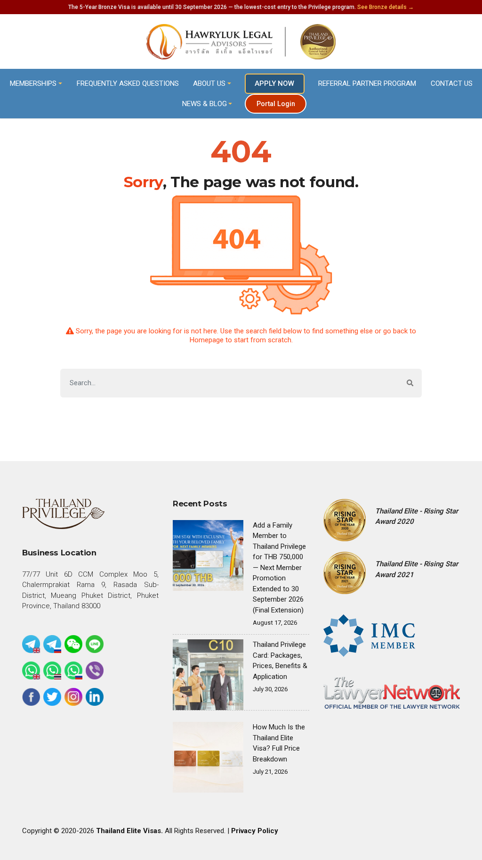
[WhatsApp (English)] (31, 670)
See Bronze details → (385, 7)
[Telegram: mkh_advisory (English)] (31, 644)
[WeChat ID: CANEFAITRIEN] (73, 644)
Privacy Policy (254, 831)
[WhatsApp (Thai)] (52, 670)
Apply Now (274, 83)
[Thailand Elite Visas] (241, 41)
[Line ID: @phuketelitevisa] (95, 644)
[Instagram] (73, 697)
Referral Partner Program (367, 83)
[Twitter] (52, 697)
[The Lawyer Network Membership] (391, 692)
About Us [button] (209, 83)
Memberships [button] (33, 83)
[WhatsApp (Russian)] (73, 670)
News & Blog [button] (204, 103)
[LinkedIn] (95, 697)
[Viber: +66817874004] (95, 670)
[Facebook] (31, 697)
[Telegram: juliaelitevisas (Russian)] (52, 644)
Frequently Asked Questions (128, 83)
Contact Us (452, 83)
